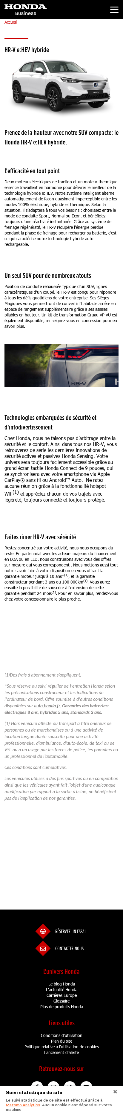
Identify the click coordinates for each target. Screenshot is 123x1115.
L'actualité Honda (61, 989)
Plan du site (61, 1041)
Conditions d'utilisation (61, 1035)
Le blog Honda (61, 983)
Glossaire (61, 1000)
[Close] (117, 1091)
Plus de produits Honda (61, 1006)
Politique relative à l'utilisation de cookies (61, 1046)
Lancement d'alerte (61, 1052)
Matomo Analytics (23, 1105)
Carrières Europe (62, 995)
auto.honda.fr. (47, 706)
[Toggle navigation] (114, 10)
